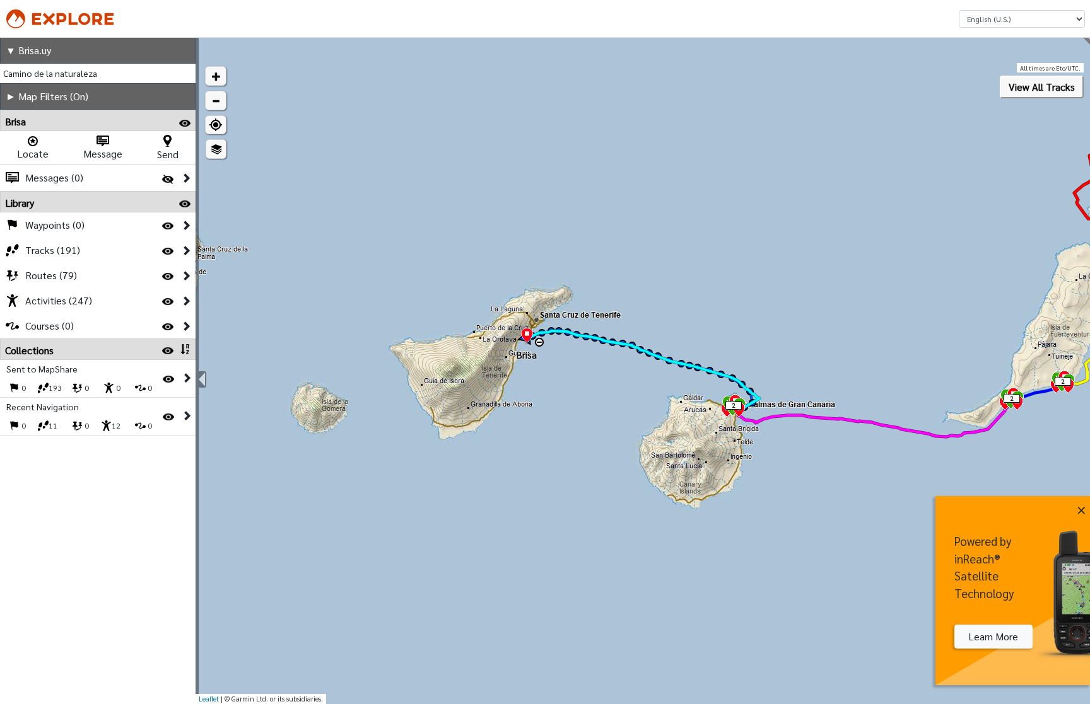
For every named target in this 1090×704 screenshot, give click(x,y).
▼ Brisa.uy (28, 50)
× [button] (1081, 508)
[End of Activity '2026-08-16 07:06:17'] (527, 336)
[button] (215, 76)
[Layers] (216, 149)
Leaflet (209, 698)
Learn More (993, 636)
